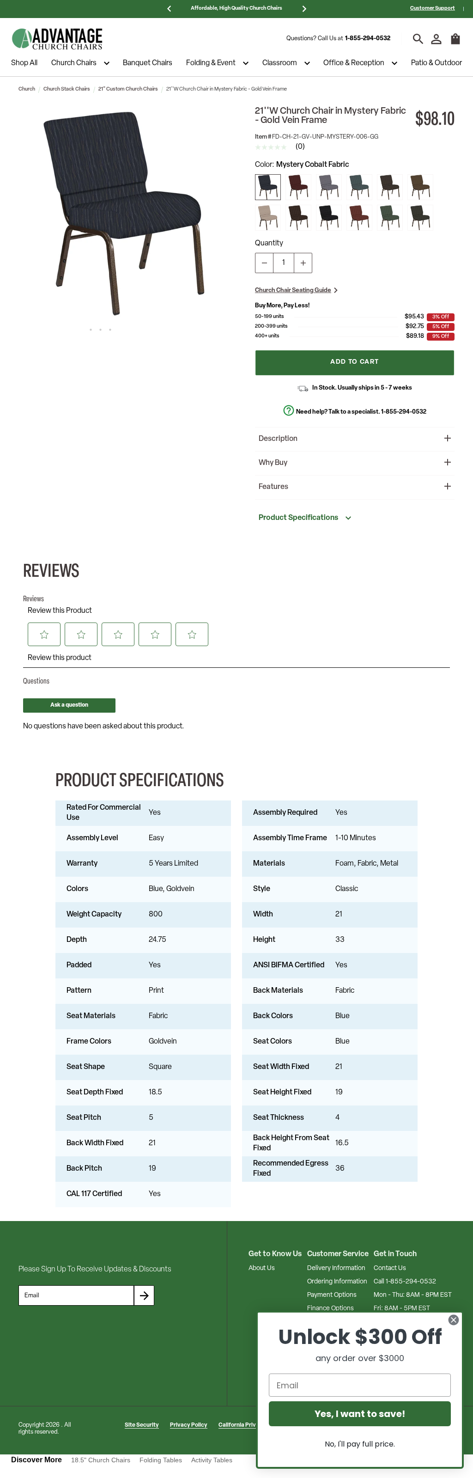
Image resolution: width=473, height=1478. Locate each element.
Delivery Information (336, 1268)
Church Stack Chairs (66, 89)
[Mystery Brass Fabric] (420, 187)
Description (278, 439)
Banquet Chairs (147, 63)
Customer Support (432, 8)
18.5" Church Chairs (100, 1460)
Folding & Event (211, 63)
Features (273, 487)
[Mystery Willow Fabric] (420, 218)
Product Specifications (298, 518)
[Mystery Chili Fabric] (298, 187)
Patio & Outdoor (436, 63)
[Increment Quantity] (303, 263)
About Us (262, 1268)
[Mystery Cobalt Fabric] (268, 187)
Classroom (279, 63)
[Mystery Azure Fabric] (359, 187)
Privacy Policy (188, 1425)
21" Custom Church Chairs (128, 89)
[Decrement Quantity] (264, 263)
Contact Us (390, 1268)
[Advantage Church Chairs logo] (57, 38)
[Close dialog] (453, 1319)
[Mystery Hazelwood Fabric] (329, 187)
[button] (124, 213)
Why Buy (273, 463)
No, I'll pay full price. (360, 1444)
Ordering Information (337, 1281)
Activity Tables (211, 1460)
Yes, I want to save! (360, 1413)
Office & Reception (353, 63)
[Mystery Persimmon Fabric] (359, 218)
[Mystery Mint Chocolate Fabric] (390, 187)
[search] (418, 39)
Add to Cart (354, 362)
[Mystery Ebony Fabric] (329, 218)
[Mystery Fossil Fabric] (268, 218)
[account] (436, 39)
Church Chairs (74, 63)
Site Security (142, 1425)
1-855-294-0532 (367, 39)
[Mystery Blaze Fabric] (298, 218)
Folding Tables (160, 1460)
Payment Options (332, 1295)
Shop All (24, 63)
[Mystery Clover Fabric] (390, 218)
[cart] (455, 43)
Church (26, 89)
